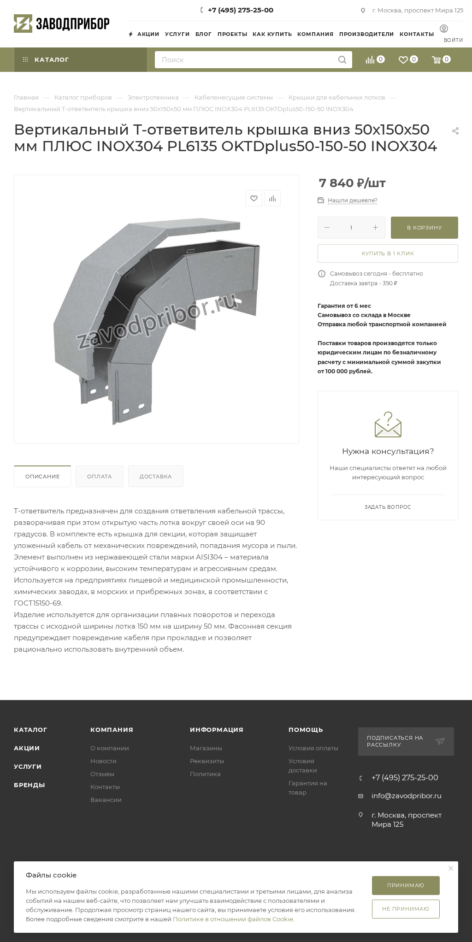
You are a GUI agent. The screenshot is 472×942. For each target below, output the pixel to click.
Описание (42, 476)
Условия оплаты (313, 748)
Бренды (29, 785)
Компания (111, 729)
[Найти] (342, 59)
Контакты (105, 786)
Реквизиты (207, 761)
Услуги (28, 766)
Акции (27, 748)
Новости (103, 761)
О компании (109, 748)
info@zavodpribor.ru (407, 795)
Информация (217, 729)
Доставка (156, 476)
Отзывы (102, 773)
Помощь (306, 729)
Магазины (206, 748)
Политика (205, 773)
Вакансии (106, 799)
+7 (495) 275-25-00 (240, 10)
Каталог (30, 729)
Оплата (99, 476)
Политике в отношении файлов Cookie (233, 919)
